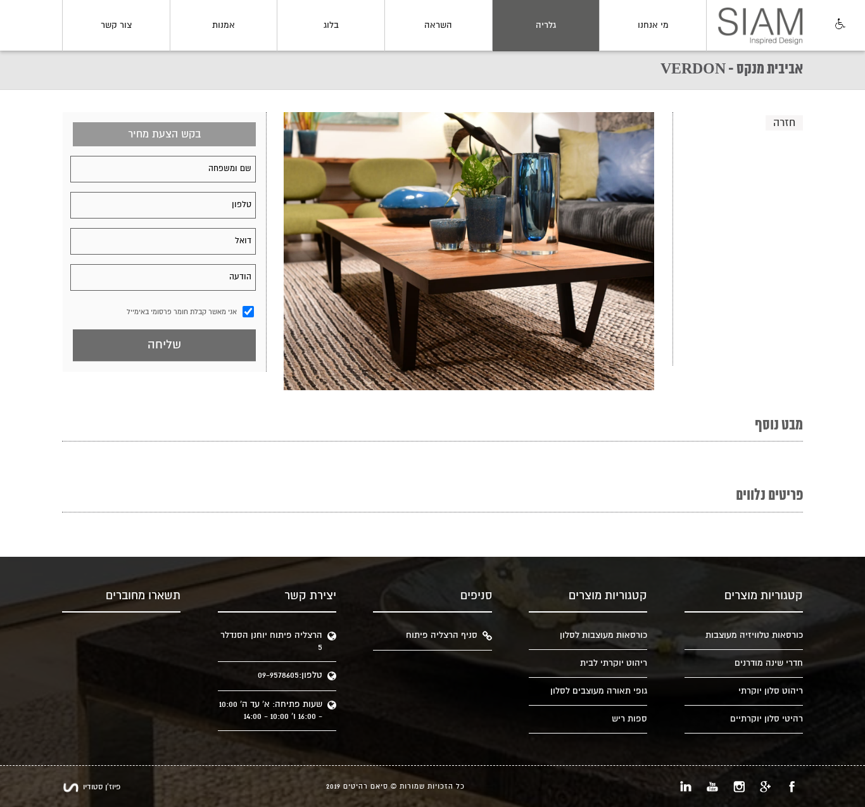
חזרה (784, 122)
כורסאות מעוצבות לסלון (603, 635)
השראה (438, 25)
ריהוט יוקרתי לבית (613, 663)
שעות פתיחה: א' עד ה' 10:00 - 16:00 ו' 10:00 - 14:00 (270, 710)
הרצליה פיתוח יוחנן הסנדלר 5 (271, 641)
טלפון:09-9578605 (290, 675)
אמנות (223, 25)
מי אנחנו (653, 25)
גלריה (546, 25)
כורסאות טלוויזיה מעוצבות (754, 635)
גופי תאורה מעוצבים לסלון (598, 691)
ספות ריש (629, 719)
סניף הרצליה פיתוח (441, 635)
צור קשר (116, 25)
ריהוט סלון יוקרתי (770, 691)
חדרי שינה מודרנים (769, 663)
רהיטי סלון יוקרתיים (766, 719)
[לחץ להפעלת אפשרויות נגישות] (839, 24)
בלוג (331, 25)
